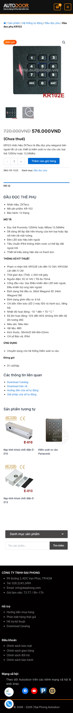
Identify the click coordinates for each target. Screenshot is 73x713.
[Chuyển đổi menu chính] (67, 7)
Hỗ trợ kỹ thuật (16, 621)
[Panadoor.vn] (43, 691)
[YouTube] (34, 691)
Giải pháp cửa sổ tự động (21, 394)
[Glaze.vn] (52, 691)
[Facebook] (25, 691)
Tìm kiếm (58, 545)
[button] (64, 42)
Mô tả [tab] (7, 185)
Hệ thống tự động (32, 22)
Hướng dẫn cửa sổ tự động (22, 390)
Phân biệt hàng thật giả (21, 617)
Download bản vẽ (17, 386)
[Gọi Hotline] (9, 704)
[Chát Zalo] (9, 692)
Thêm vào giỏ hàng (44, 161)
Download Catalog (17, 382)
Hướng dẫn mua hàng (20, 612)
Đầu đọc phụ (52, 22)
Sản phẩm (14, 22)
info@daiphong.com (28, 588)
